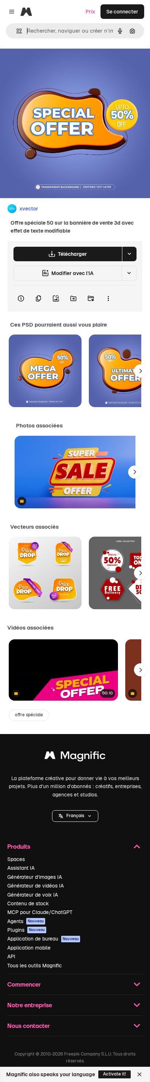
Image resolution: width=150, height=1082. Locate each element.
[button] (75, 816)
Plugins (26, 930)
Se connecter (122, 11)
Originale (48, 62)
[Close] (139, 1074)
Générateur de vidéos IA (35, 885)
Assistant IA (21, 868)
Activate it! (114, 1074)
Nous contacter (28, 1025)
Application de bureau (43, 938)
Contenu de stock (28, 903)
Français (75, 816)
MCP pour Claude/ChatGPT (39, 912)
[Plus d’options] (108, 298)
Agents (25, 921)
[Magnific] (75, 757)
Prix (90, 11)
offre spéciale (29, 715)
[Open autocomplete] (16, 31)
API (11, 956)
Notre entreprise (29, 1005)
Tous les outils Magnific (34, 965)
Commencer (24, 984)
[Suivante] (140, 371)
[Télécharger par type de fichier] (129, 254)
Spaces (16, 859)
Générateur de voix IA (32, 895)
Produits (18, 846)
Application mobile (29, 947)
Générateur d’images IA (34, 877)
